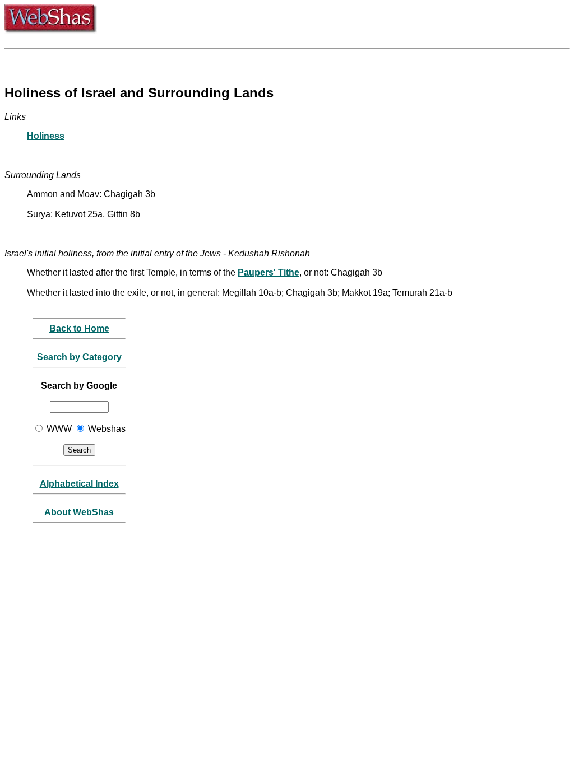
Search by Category (79, 357)
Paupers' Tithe (268, 272)
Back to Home (79, 328)
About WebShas (79, 512)
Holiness (45, 136)
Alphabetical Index (79, 483)
